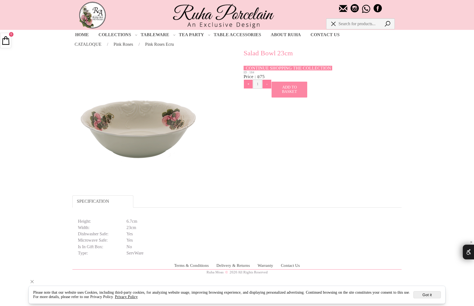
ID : (246, 72)
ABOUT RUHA (286, 34)
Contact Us (290, 265)
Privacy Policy (126, 297)
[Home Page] (223, 15)
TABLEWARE (155, 34)
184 (251, 72)
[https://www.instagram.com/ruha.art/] (355, 11)
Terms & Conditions (192, 265)
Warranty (266, 265)
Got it (427, 295)
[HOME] (93, 13)
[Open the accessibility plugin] (468, 252)
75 (262, 76)
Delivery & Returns (233, 265)
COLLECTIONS (114, 34)
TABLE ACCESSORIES (237, 34)
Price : (250, 76)
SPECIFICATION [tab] (93, 201)
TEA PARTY (191, 34)
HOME (82, 34)
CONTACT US (325, 34)
